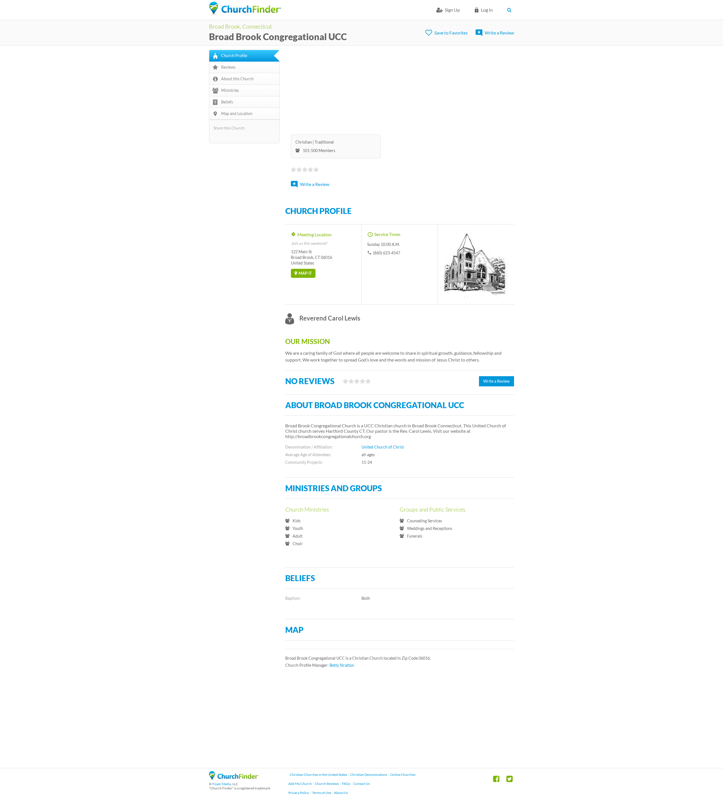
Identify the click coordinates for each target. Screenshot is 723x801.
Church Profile (234, 55)
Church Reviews (327, 783)
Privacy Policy (298, 793)
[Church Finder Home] (233, 778)
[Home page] (245, 8)
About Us (341, 793)
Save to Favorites (451, 32)
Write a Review (499, 32)
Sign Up (452, 9)
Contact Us (361, 783)
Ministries (230, 90)
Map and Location (236, 113)
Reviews (228, 67)
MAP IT (305, 273)
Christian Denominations (368, 774)
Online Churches (402, 774)
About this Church (237, 78)
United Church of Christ (383, 447)
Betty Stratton (342, 665)
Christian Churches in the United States (318, 774)
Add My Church (300, 783)
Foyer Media (221, 784)
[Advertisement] (399, 89)
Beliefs (227, 101)
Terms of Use (321, 793)
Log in (487, 9)
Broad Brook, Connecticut (240, 26)
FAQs (346, 783)
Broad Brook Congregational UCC (278, 36)
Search (510, 10)
